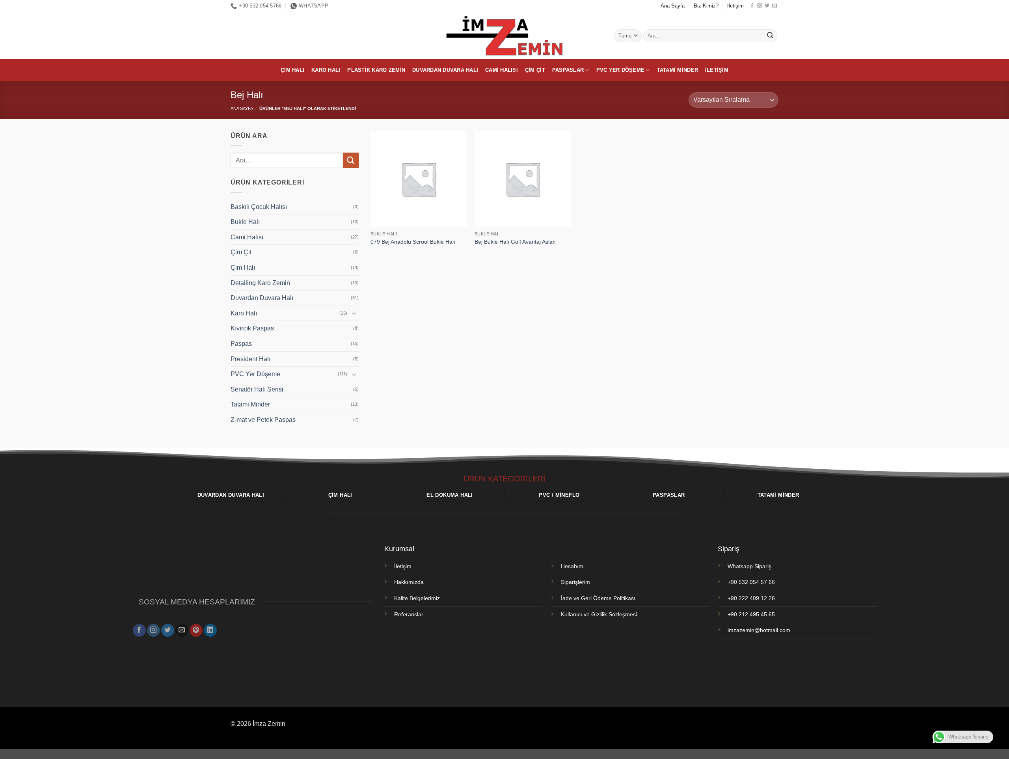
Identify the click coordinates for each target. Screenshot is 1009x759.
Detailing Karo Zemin (260, 283)
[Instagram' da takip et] (759, 6)
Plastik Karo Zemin (376, 70)
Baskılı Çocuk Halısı (259, 206)
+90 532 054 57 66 (751, 582)
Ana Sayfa (673, 6)
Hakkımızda (409, 582)
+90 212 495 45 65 (751, 614)
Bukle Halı (245, 221)
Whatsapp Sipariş (749, 566)
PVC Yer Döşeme (620, 70)
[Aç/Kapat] (354, 313)
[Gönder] (770, 36)
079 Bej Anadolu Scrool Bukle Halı (412, 242)
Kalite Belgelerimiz (417, 598)
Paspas (241, 343)
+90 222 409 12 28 (751, 598)
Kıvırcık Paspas (252, 328)
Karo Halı (325, 70)
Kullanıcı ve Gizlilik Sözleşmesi (599, 614)
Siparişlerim (575, 582)
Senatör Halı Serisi (257, 389)
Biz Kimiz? (706, 6)
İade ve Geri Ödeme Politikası (598, 598)
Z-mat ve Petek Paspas (263, 419)
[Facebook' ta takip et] (752, 6)
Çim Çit (535, 70)
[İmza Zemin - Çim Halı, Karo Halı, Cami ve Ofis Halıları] (504, 35)
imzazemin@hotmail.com (759, 630)
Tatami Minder (677, 70)
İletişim (735, 6)
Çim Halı (292, 70)
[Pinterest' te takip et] (196, 630)
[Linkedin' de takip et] (210, 630)
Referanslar (408, 614)
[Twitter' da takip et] (767, 6)
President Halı (250, 359)
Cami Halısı (501, 70)
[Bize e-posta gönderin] (774, 6)
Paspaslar (568, 70)
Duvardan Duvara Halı (445, 70)
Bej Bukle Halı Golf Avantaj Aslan (515, 242)
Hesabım (572, 566)
